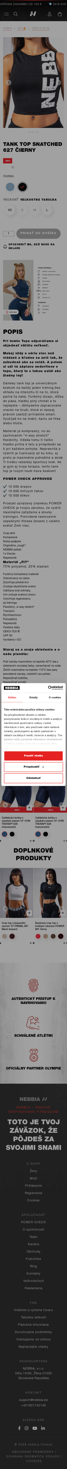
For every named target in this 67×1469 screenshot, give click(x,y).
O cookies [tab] (55, 697)
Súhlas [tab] (12, 697)
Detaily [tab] (33, 697)
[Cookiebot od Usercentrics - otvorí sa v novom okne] (48, 688)
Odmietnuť (33, 778)
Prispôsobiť (32, 767)
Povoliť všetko (33, 755)
